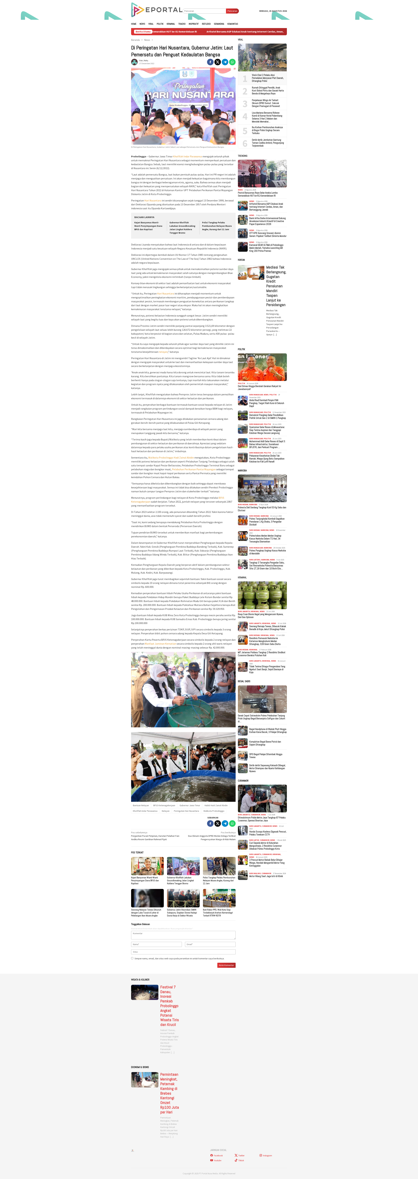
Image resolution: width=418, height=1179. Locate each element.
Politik (241, 383)
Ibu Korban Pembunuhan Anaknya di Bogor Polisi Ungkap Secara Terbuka (267, 130)
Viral (240, 39)
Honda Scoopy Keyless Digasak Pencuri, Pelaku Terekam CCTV (267, 833)
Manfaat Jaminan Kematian (160, 643)
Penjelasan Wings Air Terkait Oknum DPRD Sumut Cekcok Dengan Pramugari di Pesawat (266, 103)
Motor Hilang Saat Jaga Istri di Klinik (266, 876)
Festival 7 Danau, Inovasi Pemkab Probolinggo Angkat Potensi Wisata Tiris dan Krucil (169, 1006)
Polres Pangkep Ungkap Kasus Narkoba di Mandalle (267, 552)
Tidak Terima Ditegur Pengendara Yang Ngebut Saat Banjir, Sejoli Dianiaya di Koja (267, 669)
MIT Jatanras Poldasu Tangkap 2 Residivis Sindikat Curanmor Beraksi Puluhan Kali (261, 654)
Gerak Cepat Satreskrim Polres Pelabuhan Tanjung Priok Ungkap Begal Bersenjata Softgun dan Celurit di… (261, 718)
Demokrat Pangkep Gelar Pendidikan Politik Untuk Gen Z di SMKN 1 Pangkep (267, 417)
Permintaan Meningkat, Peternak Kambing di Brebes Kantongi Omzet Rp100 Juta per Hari (169, 1093)
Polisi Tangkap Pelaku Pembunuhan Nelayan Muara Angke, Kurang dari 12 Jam (217, 226)
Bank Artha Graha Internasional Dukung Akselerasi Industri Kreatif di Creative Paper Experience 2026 (267, 221)
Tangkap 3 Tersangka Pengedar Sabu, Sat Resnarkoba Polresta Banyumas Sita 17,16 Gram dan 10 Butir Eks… (266, 565)
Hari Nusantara (152, 200)
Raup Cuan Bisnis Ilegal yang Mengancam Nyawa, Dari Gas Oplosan (260, 616)
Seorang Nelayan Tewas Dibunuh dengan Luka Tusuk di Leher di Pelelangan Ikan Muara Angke (146, 912)
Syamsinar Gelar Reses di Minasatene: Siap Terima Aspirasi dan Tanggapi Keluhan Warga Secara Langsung (267, 430)
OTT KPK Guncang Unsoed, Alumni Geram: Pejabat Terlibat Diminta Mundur (267, 235)
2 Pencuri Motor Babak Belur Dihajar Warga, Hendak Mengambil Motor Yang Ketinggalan (267, 863)
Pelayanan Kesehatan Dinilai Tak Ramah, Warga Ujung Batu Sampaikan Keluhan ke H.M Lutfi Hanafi (266, 458)
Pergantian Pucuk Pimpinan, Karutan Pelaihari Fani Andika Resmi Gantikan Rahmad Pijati (155, 836)
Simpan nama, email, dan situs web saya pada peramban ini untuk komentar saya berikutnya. (179, 958)
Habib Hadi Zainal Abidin (216, 805)
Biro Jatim (254, 840)
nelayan (163, 351)
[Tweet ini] (217, 62)
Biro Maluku (255, 873)
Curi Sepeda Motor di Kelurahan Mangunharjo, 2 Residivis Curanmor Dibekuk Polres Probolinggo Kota (265, 846)
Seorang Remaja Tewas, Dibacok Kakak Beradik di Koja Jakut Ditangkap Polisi (267, 628)
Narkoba (253, 505)
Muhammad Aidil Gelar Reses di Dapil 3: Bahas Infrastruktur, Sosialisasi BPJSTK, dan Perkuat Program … (267, 444)
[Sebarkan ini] (210, 62)
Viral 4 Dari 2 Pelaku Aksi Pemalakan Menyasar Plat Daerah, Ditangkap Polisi (268, 78)
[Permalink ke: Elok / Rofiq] (134, 61)
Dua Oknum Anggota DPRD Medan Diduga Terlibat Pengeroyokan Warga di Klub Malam (212, 836)
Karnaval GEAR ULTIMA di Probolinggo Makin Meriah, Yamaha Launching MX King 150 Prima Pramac (266, 248)
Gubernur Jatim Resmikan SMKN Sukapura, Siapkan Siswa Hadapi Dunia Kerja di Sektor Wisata (182, 912)
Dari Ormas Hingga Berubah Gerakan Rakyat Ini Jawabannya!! (259, 388)
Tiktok (241, 1160)
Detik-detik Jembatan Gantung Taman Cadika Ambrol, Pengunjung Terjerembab (268, 142)
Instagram (267, 1155)
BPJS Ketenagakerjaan (164, 805)
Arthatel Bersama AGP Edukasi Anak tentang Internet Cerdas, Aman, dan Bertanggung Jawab (182, 31)
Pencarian (232, 10)
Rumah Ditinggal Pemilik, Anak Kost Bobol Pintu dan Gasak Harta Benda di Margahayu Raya (268, 90)
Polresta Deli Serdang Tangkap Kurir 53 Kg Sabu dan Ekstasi (262, 509)
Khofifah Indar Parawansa (187, 156)
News (240, 190)
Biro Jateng (254, 560)
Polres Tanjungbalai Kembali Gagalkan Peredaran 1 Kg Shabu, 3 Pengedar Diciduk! (267, 521)
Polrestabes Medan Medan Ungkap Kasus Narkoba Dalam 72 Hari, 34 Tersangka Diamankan (265, 538)
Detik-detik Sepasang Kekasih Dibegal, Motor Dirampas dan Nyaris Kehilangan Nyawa (267, 768)
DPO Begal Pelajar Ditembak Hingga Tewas (265, 756)
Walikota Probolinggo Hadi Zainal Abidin (171, 457)
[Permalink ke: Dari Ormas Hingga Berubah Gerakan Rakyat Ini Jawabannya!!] (262, 367)
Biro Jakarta (244, 611)
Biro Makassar (256, 395)
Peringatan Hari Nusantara (186, 810)
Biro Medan (243, 505)
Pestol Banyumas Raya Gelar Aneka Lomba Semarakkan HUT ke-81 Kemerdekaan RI (258, 194)
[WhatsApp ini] (232, 62)
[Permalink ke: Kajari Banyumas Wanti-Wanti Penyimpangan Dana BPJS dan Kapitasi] (147, 866)
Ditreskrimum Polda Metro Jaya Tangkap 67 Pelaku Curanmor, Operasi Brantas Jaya (262, 819)
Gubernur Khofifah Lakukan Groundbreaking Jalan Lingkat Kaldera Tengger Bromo (180, 880)
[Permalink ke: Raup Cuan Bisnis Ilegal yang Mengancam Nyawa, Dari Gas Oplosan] (262, 595)
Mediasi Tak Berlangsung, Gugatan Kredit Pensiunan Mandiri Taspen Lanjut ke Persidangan (276, 286)
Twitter (241, 1155)
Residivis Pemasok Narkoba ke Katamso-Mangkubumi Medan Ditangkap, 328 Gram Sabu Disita (265, 641)
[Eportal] (157, 10)
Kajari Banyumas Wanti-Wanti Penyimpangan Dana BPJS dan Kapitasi (148, 226)
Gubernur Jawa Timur (190, 805)
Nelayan (165, 810)
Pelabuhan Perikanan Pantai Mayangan (194, 469)
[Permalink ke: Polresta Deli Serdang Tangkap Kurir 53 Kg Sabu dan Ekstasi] (262, 488)
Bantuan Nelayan (141, 805)
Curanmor (255, 815)
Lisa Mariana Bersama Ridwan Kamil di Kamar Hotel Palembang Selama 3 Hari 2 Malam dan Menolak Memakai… (267, 117)
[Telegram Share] (225, 62)
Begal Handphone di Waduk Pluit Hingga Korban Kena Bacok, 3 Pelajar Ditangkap (268, 731)
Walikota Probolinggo (213, 810)
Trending (242, 156)
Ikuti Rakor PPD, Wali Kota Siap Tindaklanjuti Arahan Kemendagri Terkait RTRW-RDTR (218, 912)
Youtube (217, 1160)
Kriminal (242, 577)
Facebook (218, 1155)
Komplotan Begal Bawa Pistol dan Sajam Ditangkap (265, 743)
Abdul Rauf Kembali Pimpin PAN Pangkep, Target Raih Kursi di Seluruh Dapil (266, 403)
